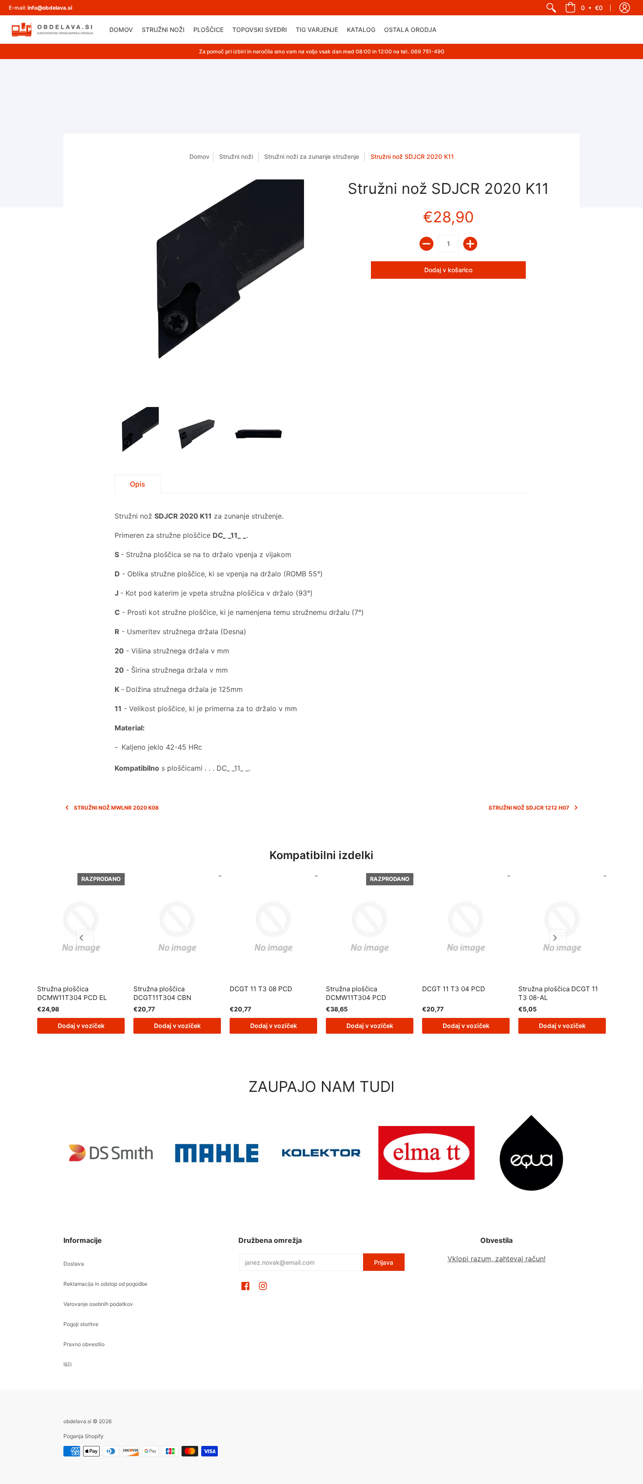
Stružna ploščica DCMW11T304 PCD (356, 993)
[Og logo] (321, 1152)
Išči (67, 1364)
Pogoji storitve (80, 1324)
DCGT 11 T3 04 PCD (453, 989)
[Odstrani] (426, 244)
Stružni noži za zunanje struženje (311, 156)
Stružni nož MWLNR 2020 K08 (116, 807)
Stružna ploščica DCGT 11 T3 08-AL (558, 993)
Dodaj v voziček (81, 1025)
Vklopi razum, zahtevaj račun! (496, 1258)
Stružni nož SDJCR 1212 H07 (529, 807)
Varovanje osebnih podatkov (98, 1304)
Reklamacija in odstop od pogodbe (105, 1284)
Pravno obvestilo (84, 1344)
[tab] (138, 484)
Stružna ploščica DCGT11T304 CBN (162, 993)
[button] (584, 7)
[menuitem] (551, 7)
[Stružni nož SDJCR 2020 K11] (131, 434)
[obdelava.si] (52, 29)
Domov (199, 156)
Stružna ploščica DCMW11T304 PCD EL (72, 993)
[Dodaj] (470, 244)
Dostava (73, 1263)
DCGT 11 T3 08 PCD (261, 989)
